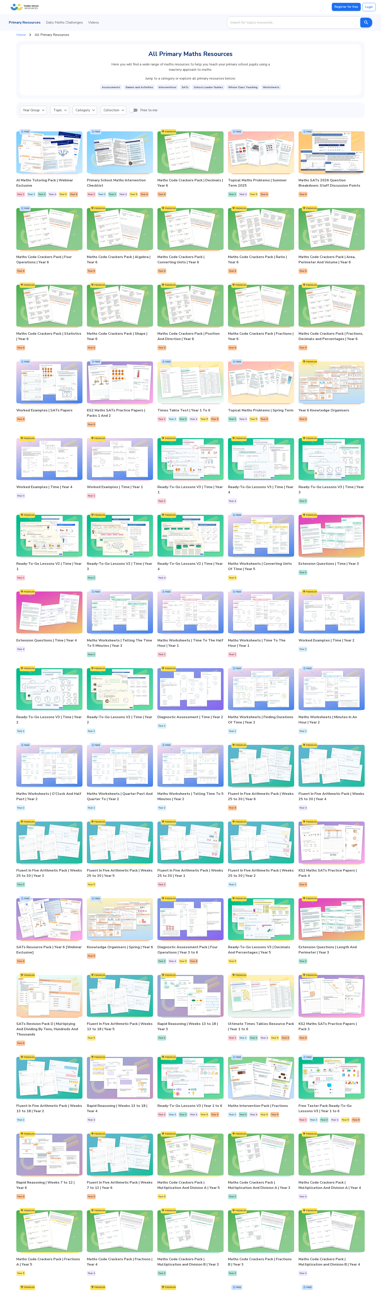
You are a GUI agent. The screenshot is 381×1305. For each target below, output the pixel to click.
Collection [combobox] (111, 110)
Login (369, 7)
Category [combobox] (83, 110)
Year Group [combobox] (31, 110)
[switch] (131, 110)
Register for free (346, 7)
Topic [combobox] (57, 110)
